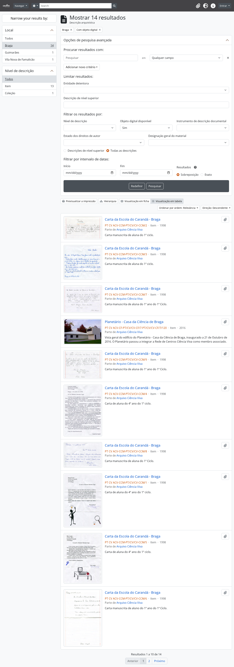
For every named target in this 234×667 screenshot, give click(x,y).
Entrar (224, 5)
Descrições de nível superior (86, 151)
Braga (29, 46)
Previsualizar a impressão (80, 201)
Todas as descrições (123, 151)
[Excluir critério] (228, 58)
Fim (122, 166)
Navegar (20, 5)
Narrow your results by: (29, 18)
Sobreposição (190, 175)
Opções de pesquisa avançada (88, 40)
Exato (208, 175)
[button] (198, 6)
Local (9, 30)
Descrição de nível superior (81, 98)
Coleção (29, 94)
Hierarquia (109, 201)
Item (29, 87)
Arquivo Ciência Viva (129, 229)
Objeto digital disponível (135, 121)
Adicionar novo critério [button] (80, 67)
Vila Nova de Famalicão (29, 60)
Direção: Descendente (215, 207)
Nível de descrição (19, 70)
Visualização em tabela (168, 201)
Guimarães (29, 53)
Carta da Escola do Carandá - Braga (132, 219)
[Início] (7, 5)
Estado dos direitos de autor (82, 136)
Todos (9, 38)
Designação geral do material (167, 136)
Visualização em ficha (136, 201)
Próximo (159, 661)
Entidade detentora (76, 83)
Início (67, 166)
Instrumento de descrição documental (201, 121)
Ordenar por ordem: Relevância (177, 207)
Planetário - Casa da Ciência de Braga (134, 322)
